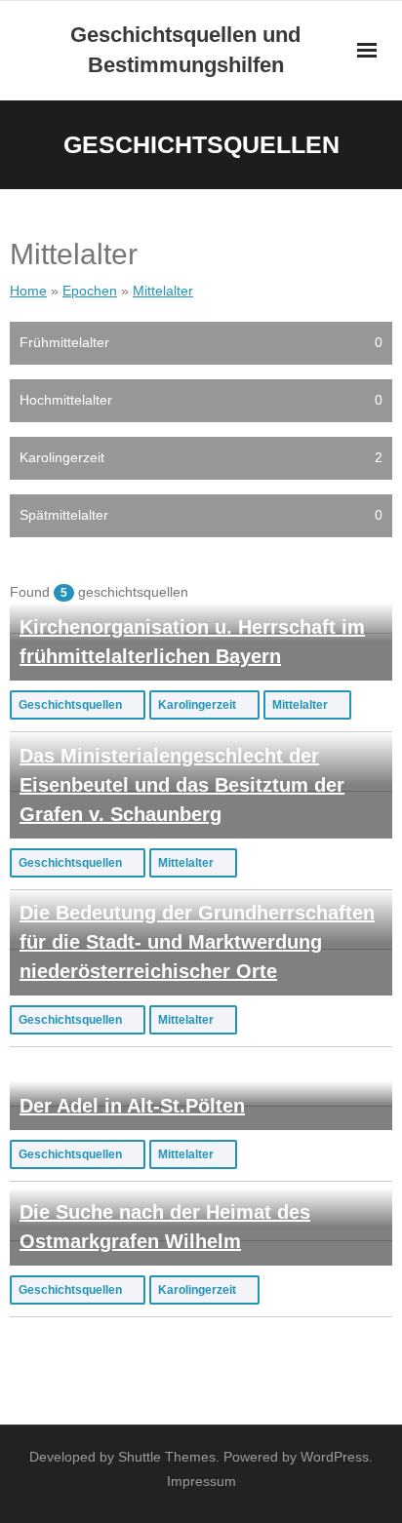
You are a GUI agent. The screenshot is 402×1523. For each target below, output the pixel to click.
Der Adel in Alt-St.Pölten (132, 1105)
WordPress (335, 1456)
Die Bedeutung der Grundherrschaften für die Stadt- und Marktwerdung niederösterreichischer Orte (197, 942)
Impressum (201, 1481)
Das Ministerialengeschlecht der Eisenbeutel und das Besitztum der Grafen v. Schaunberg (182, 785)
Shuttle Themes (167, 1456)
